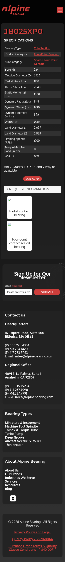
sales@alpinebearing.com (33, 356)
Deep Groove (14, 437)
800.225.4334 (19, 345)
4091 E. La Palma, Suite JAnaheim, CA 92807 (23, 375)
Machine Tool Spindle (21, 426)
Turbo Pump (14, 434)
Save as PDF (32, 178)
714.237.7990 (19, 390)
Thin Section (42, 48)
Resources (12, 485)
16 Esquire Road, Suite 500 (24, 333)
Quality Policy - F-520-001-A (32, 539)
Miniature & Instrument (22, 422)
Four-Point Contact (46, 54)
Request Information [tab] (29, 189)
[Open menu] (60, 10)
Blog (8, 489)
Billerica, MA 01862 (19, 336)
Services (11, 481)
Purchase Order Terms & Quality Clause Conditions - (32, 547)
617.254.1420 (19, 349)
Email (13, 285)
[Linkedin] (13, 498)
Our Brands (13, 474)
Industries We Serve (20, 478)
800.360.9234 (20, 386)
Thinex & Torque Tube (21, 430)
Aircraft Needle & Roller (23, 441)
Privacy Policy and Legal (32, 532)
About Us (12, 470)
